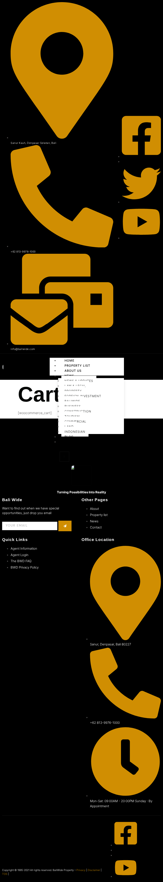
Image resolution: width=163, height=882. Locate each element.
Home (69, 360)
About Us (73, 370)
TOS (4, 873)
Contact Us (75, 442)
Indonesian (75, 431)
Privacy (81, 870)
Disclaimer (94, 870)
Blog (69, 436)
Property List (77, 365)
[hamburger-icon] (155, 359)
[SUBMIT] (65, 526)
